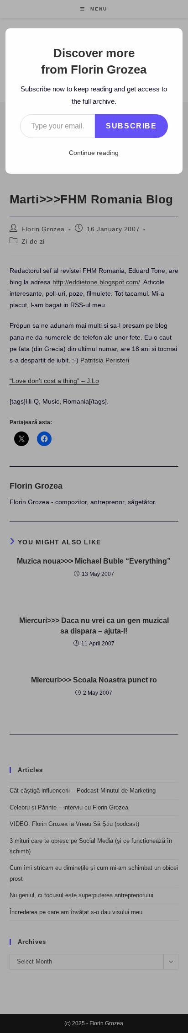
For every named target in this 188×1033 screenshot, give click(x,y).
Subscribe (131, 126)
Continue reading (94, 152)
